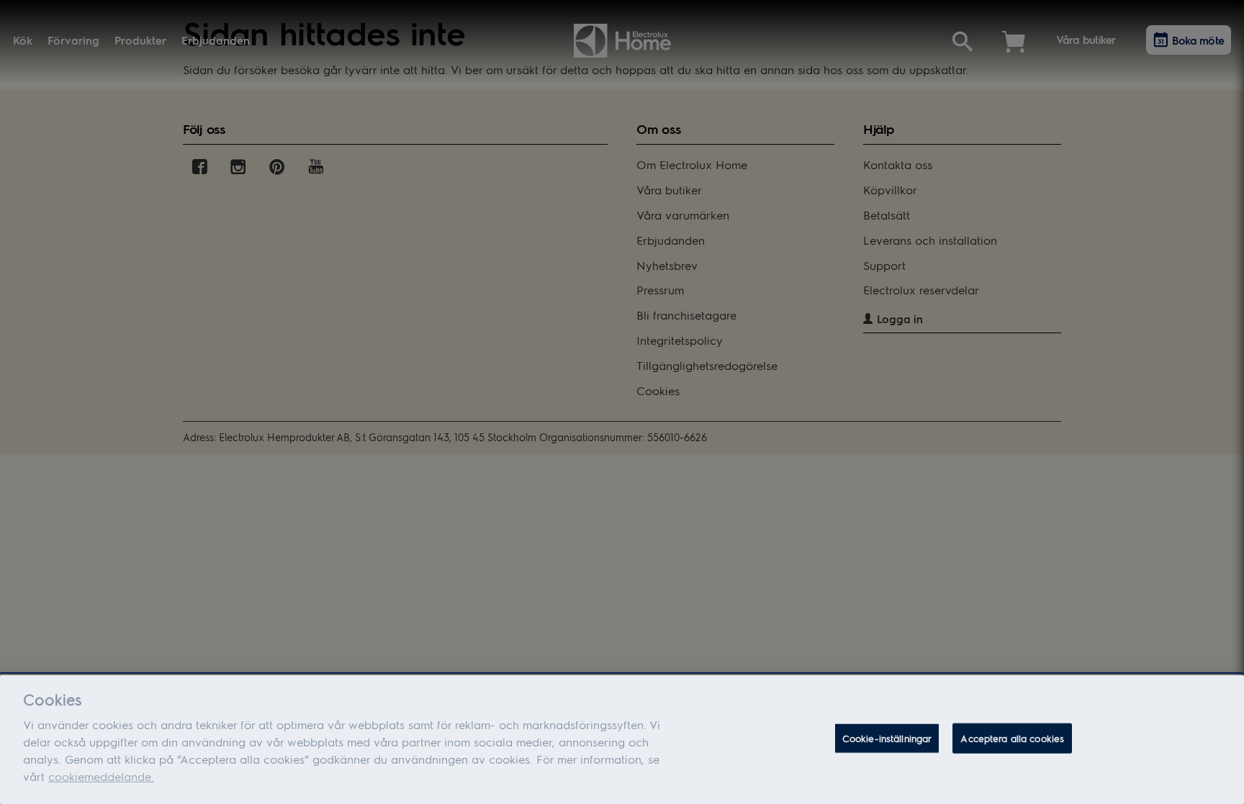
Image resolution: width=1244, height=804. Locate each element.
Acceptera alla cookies (1012, 738)
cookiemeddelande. (101, 776)
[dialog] (622, 739)
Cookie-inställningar (887, 738)
